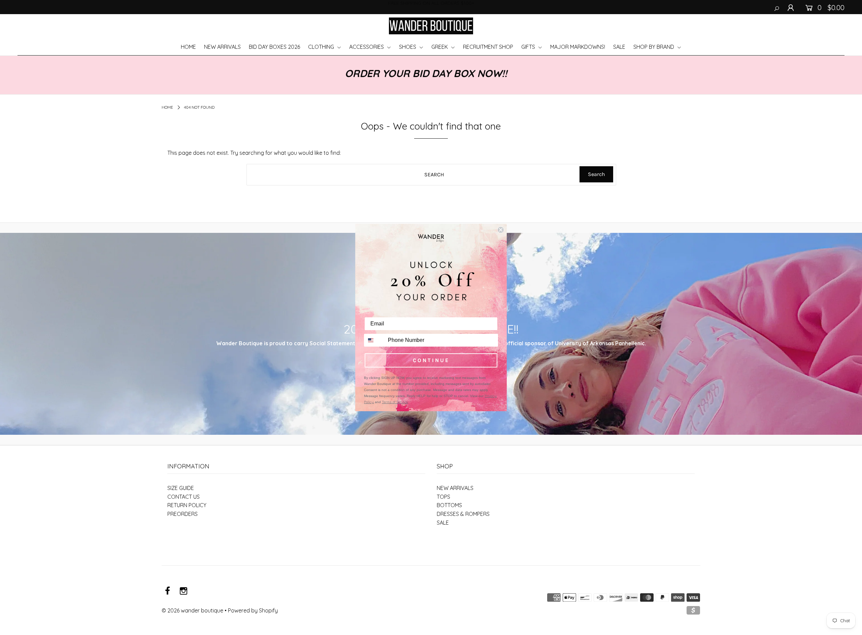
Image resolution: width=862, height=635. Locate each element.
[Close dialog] (500, 229)
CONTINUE (431, 360)
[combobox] (374, 340)
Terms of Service (395, 402)
